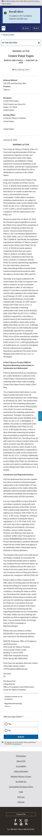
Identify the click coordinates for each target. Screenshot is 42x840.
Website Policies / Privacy (21, 777)
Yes (9, 724)
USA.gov (21, 802)
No (9, 730)
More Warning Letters (21, 70)
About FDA (21, 761)
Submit (21, 736)
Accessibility (21, 766)
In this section (9, 43)
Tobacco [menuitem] (7, 706)
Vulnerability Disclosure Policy (21, 787)
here (26, 19)
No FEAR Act (21, 782)
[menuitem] (21, 698)
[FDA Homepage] (3, 28)
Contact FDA (20, 814)
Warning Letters (8, 34)
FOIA (21, 792)
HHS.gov (21, 797)
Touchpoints (16, 744)
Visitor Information (21, 771)
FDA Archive (21, 756)
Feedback (40, 416)
